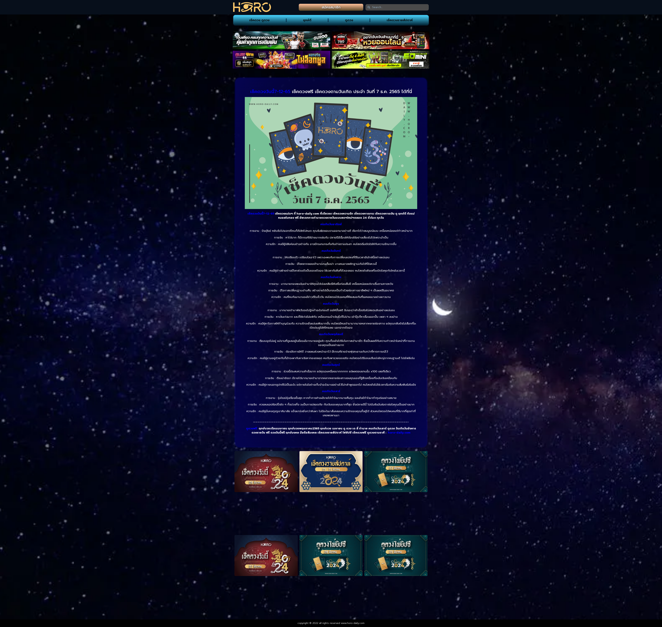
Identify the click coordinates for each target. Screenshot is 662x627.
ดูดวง (349, 20)
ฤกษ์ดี (307, 20)
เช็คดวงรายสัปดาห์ (400, 20)
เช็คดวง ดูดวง (259, 20)
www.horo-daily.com (352, 623)
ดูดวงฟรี (251, 428)
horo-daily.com (399, 433)
